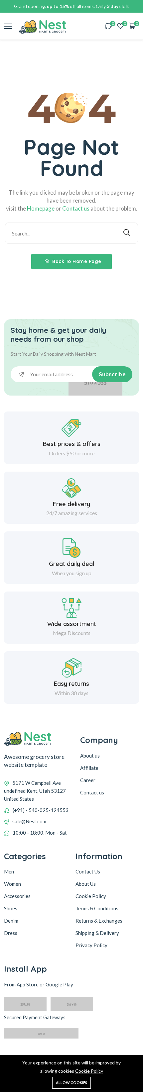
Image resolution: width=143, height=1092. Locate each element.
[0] (108, 26)
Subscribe (112, 374)
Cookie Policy (89, 1071)
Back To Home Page (76, 261)
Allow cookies (71, 1082)
